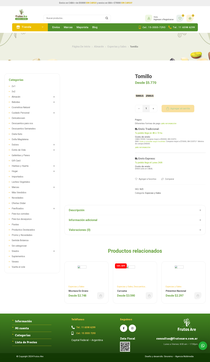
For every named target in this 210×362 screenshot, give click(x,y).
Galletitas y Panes (21, 155)
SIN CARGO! (126, 3)
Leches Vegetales (21, 182)
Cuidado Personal (20, 112)
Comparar (169, 179)
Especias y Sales (116, 46)
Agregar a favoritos (147, 179)
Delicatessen (18, 118)
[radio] (139, 96)
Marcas (15, 187)
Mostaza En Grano (78, 291)
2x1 (13, 86)
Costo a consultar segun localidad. (152, 141)
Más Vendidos (19, 192)
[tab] (31, 321)
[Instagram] (132, 328)
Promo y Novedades (22, 235)
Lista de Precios (26, 342)
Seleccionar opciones (100, 295)
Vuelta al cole (18, 267)
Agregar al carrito (180, 108)
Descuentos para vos (22, 123)
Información (23, 321)
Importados (17, 176)
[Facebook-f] (123, 328)
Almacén (99, 46)
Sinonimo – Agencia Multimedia (179, 356)
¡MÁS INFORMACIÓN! (168, 124)
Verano (15, 261)
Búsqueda (107, 18)
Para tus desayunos (22, 219)
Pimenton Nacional (176, 291)
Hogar (15, 171)
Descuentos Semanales (24, 128)
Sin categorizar (19, 245)
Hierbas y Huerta (20, 166)
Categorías (22, 335)
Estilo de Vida (19, 150)
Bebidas (16, 102)
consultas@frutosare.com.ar (177, 338)
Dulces (15, 144)
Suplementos (18, 256)
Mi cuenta (22, 328)
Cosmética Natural (21, 107)
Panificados (18, 208)
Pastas (15, 224)
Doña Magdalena (20, 139)
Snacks (15, 251)
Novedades (17, 197)
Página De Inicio (81, 46)
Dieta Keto (17, 134)
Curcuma (122, 291)
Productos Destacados (23, 229)
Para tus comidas (20, 213)
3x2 (13, 91)
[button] (203, 345)
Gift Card (16, 160)
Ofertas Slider (19, 203)
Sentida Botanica (20, 240)
